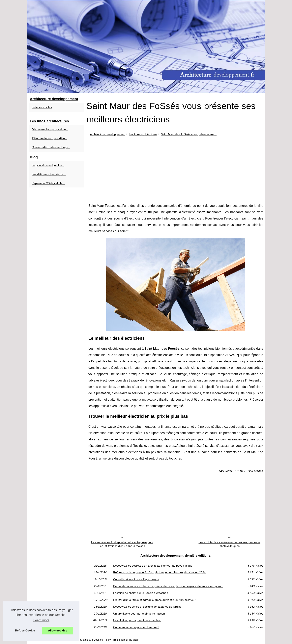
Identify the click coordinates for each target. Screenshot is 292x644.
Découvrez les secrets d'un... (50, 129)
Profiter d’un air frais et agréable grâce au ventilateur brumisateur (154, 599)
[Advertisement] (175, 167)
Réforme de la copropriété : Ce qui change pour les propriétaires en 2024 (159, 572)
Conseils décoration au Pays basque (136, 579)
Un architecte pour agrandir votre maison (139, 613)
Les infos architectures (143, 134)
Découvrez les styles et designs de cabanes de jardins (147, 606)
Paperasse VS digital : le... (48, 183)
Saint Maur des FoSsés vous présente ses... (189, 134)
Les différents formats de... (49, 174)
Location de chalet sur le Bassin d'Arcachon (140, 592)
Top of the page (129, 639)
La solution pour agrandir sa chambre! (137, 620)
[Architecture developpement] (146, 46)
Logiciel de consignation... (48, 165)
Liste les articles (42, 107)
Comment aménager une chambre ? (136, 627)
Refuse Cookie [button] (25, 630)
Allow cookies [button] (57, 630)
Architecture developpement (107, 134)
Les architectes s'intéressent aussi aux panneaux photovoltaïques (229, 544)
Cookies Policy (102, 639)
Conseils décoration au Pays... (51, 147)
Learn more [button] (41, 620)
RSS (115, 639)
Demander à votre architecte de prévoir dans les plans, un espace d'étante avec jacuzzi (168, 586)
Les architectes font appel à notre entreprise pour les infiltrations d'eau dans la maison (122, 544)
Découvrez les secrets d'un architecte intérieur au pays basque (152, 565)
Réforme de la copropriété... (49, 138)
